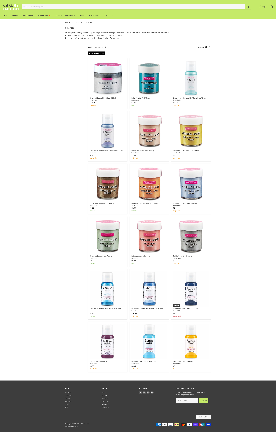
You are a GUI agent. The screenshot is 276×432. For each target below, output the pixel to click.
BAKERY (57, 15)
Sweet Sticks (93, 100)
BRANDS (15, 15)
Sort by (90, 47)
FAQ (66, 407)
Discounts (105, 407)
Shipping (68, 395)
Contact (105, 395)
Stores (67, 398)
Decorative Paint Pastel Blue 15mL (144, 361)
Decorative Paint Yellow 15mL (184, 361)
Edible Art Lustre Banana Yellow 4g (186, 151)
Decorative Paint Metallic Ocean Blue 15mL (106, 309)
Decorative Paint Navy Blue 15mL (185, 309)
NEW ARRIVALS (29, 15)
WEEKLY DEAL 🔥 (44, 15)
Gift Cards (105, 404)
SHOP (5, 15)
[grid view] (206, 47)
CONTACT (108, 15)
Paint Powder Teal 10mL (140, 98)
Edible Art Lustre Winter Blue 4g (185, 203)
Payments (105, 401)
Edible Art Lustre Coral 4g (140, 256)
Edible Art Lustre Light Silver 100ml (103, 98)
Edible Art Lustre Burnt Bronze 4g (102, 203)
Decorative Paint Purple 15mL (101, 361)
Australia (202, 417)
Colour (74, 22)
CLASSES (81, 15)
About (104, 392)
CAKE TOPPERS (94, 15)
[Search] (248, 6)
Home (67, 22)
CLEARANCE (70, 15)
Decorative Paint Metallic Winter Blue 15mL (147, 309)
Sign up (204, 400)
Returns (68, 401)
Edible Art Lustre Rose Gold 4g (142, 151)
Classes (104, 398)
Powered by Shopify (71, 426)
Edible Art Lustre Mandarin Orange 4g (145, 203)
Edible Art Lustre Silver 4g (182, 256)
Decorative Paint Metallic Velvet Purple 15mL (106, 151)
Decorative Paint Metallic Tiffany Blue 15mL (189, 98)
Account (68, 392)
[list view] (209, 47)
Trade (67, 404)
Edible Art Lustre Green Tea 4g (101, 256)
